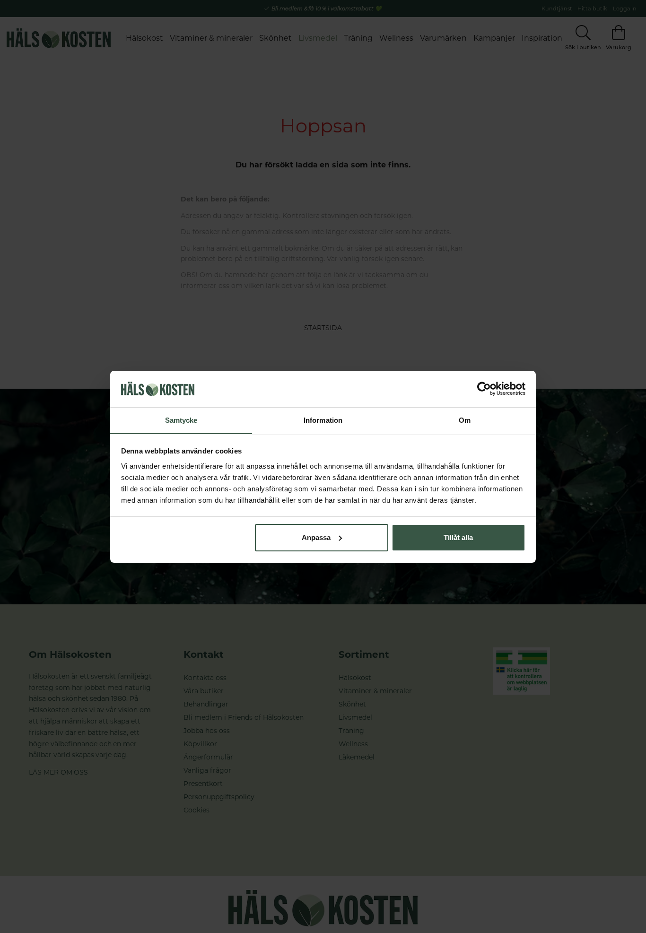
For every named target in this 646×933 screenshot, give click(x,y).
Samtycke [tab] (181, 420)
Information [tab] (323, 420)
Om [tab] (465, 420)
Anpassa (316, 537)
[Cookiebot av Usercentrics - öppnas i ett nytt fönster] (484, 389)
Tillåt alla (458, 537)
